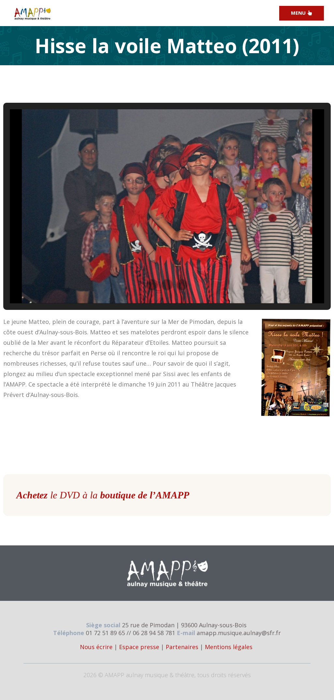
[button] (152, 285)
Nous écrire (96, 647)
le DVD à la (102, 495)
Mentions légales (228, 647)
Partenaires (182, 647)
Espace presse (139, 647)
